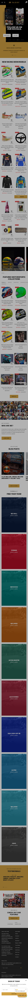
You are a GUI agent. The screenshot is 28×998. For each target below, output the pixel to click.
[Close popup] (26, 989)
